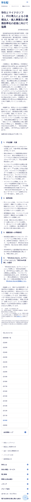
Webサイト (19, 316)
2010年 (5, 420)
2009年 (5, 425)
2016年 (5, 391)
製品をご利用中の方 (10, 447)
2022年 (5, 362)
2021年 (5, 367)
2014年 (5, 401)
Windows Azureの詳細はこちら (16, 281)
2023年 (5, 357)
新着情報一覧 (7, 338)
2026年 (5, 343)
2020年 (5, 372)
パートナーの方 (8, 455)
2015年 (5, 396)
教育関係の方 (8, 459)
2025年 (5, 347)
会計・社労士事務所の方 (11, 451)
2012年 (5, 411)
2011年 (5, 415)
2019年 (5, 377)
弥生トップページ (9, 443)
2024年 (5, 352)
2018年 (5, 381)
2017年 (5, 386)
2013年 (5, 406)
